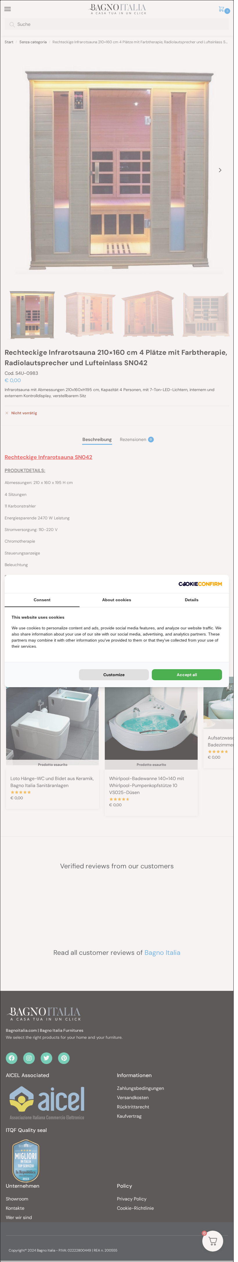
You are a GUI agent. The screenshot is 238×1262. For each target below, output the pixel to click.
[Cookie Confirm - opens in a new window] (200, 584)
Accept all (187, 674)
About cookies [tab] (116, 599)
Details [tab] (192, 599)
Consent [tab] (42, 599)
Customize (114, 674)
